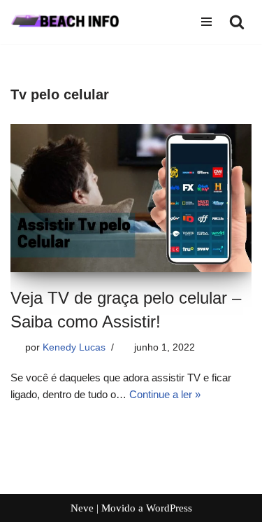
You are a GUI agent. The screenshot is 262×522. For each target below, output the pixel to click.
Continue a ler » (165, 394)
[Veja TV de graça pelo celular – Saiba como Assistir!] (131, 198)
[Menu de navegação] (206, 21)
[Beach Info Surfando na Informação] (71, 22)
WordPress (169, 508)
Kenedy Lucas (74, 347)
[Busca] (237, 21)
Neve (82, 508)
